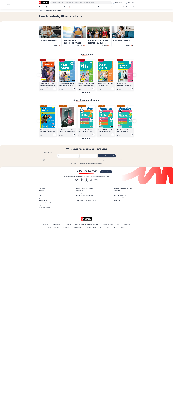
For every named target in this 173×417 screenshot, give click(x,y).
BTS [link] (40, 205)
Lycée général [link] (42, 198)
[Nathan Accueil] (44, 2)
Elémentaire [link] (41, 193)
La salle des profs (128, 6)
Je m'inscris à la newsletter (105, 156)
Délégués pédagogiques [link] (53, 227)
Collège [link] (40, 195)
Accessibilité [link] (127, 224)
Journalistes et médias (119, 198)
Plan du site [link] (45, 224)
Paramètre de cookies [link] (108, 224)
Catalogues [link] (66, 227)
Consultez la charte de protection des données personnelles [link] (90, 163)
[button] (83, 92)
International (117, 200)
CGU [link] (101, 227)
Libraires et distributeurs (120, 195)
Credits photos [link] (68, 224)
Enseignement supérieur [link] (44, 207)
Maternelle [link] (41, 190)
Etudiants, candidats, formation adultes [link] (84, 195)
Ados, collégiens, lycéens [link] (82, 193)
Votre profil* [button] (61, 155)
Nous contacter (117, 6)
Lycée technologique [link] (43, 200)
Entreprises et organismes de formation (123, 188)
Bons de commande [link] (77, 227)
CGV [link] (108, 227)
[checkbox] (44, 160)
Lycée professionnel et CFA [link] (45, 202)
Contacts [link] (115, 227)
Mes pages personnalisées (104, 6)
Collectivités (117, 190)
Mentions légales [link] (56, 224)
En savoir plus (73, 163)
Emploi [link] (118, 224)
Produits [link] (123, 227)
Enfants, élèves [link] (79, 190)
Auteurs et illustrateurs (119, 193)
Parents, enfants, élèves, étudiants (84, 188)
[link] (77, 180)
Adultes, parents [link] (80, 198)
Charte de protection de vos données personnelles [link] (86, 224)
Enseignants (42, 188)
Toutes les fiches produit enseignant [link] (47, 210)
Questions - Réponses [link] (91, 227)
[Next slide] (134, 75)
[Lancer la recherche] (109, 2)
